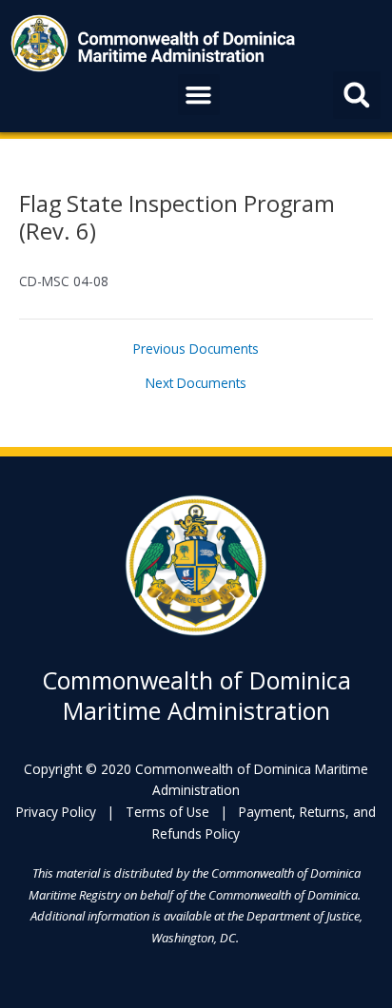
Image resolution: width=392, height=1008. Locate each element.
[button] (199, 95)
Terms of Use (167, 812)
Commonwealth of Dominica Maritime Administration (196, 695)
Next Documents (196, 383)
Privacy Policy (56, 812)
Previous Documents (196, 349)
